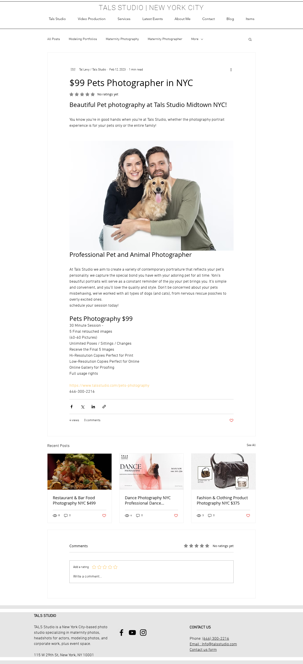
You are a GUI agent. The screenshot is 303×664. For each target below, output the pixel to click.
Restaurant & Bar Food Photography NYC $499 (74, 500)
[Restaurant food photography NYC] (79, 472)
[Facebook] (121, 632)
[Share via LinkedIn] (93, 406)
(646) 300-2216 (215, 638)
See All (251, 445)
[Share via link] (104, 406)
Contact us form (203, 650)
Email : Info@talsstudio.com (213, 644)
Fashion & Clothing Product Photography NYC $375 (222, 500)
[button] (124, 18)
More (195, 39)
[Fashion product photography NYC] (223, 472)
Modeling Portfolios (83, 39)
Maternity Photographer (165, 39)
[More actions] (231, 69)
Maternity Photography (122, 39)
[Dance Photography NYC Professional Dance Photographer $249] (152, 472)
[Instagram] (143, 632)
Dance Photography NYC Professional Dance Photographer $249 (148, 500)
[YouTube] (132, 632)
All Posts (53, 39)
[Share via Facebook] (71, 406)
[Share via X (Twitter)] (82, 406)
